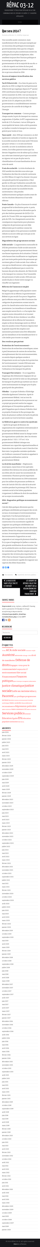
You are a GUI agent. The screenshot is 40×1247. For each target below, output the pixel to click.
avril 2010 (5, 1199)
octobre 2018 (6, 961)
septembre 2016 (7, 1031)
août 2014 (5, 1112)
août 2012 (5, 1162)
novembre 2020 (7, 893)
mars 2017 (5, 1011)
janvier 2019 (6, 954)
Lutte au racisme (20, 691)
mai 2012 (5, 1166)
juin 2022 (5, 850)
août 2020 (5, 904)
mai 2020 (5, 914)
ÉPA (20, 718)
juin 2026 (5, 732)
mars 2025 (6, 756)
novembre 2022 (7, 836)
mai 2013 (5, 1146)
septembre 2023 (8, 809)
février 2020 (6, 924)
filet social (21, 672)
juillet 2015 (6, 1078)
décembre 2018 (7, 957)
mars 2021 (5, 887)
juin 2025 (5, 746)
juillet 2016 (6, 1038)
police (15, 696)
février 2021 (6, 890)
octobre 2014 (6, 1105)
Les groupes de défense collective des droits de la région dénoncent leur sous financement (30, 587)
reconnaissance (8, 706)
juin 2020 (5, 910)
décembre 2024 (7, 766)
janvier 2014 (6, 1132)
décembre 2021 (7, 867)
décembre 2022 (7, 833)
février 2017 (6, 1014)
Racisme (11, 700)
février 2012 (6, 1176)
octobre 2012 (6, 1159)
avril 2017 (5, 1008)
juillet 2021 (6, 880)
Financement (9, 676)
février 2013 (6, 1152)
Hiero (16, 1244)
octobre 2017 (6, 991)
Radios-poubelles (15, 703)
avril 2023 (5, 820)
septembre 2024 (8, 776)
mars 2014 (5, 1125)
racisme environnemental (21, 700)
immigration (25, 681)
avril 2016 (5, 1048)
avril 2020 (5, 917)
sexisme (28, 714)
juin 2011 (5, 1183)
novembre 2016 (7, 1025)
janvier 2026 (6, 739)
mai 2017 (5, 1004)
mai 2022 (5, 853)
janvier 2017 (6, 1018)
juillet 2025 (6, 742)
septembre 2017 (7, 994)
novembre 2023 (7, 803)
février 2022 (6, 863)
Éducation (7, 718)
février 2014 (6, 1129)
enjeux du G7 (22, 669)
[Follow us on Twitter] (6, 620)
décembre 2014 (7, 1102)
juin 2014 (5, 1115)
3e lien (4, 650)
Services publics (30, 575)
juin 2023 (5, 813)
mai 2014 (5, 1119)
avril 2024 (5, 786)
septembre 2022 (8, 843)
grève (15, 681)
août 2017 (5, 998)
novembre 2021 (7, 870)
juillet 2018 (6, 967)
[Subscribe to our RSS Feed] (9, 620)
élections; (21, 722)
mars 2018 (5, 981)
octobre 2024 (7, 772)
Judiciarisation (32, 681)
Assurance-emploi (30, 650)
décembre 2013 (7, 1135)
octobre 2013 (6, 1139)
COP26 (29, 655)
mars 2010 (5, 1203)
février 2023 (6, 826)
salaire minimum (6, 709)
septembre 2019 (7, 937)
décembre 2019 (7, 930)
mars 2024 (6, 789)
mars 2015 (5, 1092)
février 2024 (6, 793)
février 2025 (6, 759)
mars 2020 (6, 920)
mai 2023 (5, 816)
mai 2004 (5, 1226)
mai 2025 (5, 749)
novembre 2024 (7, 769)
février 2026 (6, 736)
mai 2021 (5, 883)
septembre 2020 (8, 900)
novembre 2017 (7, 988)
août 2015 (5, 1075)
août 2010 (5, 1193)
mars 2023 (6, 823)
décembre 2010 (7, 1189)
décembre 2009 (7, 1206)
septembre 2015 (7, 1072)
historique (19, 681)
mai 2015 (5, 1085)
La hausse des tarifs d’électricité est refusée (11, 583)
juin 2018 (5, 971)
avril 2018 (5, 978)
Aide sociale (19, 650)
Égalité (15, 718)
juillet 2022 (6, 846)
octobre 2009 (7, 1213)
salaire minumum (31, 709)
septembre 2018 (7, 964)
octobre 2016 (6, 1028)
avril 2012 (5, 1169)
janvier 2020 (6, 927)
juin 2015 (5, 1082)
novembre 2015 (7, 1065)
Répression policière (25, 706)
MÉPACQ (33, 691)
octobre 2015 (6, 1068)
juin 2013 (5, 1142)
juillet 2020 (6, 907)
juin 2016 (5, 1041)
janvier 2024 (6, 796)
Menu (20, 22)
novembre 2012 (7, 1156)
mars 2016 (5, 1051)
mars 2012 (5, 1172)
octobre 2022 (7, 840)
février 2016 (6, 1055)
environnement (9, 673)
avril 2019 (5, 944)
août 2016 (5, 1035)
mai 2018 (5, 974)
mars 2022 (6, 860)
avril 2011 (5, 1186)
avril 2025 (5, 752)
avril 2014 (5, 1122)
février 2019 (6, 951)
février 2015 (6, 1095)
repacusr (25, 35)
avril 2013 (5, 1149)
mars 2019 (5, 947)
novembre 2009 (7, 1209)
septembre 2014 (7, 1109)
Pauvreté (8, 696)
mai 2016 (5, 1045)
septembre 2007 (8, 1223)
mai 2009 (5, 1216)
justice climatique (13, 685)
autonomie (18, 655)
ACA (9, 650)
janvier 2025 (6, 762)
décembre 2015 (7, 1062)
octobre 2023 (7, 806)
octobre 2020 (7, 897)
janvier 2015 (6, 1099)
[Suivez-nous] (3, 620)
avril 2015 (5, 1088)
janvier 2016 (6, 1058)
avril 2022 (5, 857)
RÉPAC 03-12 (20, 5)
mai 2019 (5, 941)
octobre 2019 (6, 934)
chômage (25, 655)
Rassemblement (27, 703)
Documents (9, 575)
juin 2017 (5, 1001)
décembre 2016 (7, 1021)
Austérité (20, 575)
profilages (21, 696)
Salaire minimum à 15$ (19, 709)
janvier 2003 (6, 1230)
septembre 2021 (7, 877)
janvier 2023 (6, 830)
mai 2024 (5, 783)
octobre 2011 (6, 1179)
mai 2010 (5, 1196)
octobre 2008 (7, 1220)
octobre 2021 (6, 873)
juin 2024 (5, 779)
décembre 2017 (7, 984)
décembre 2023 (7, 799)
